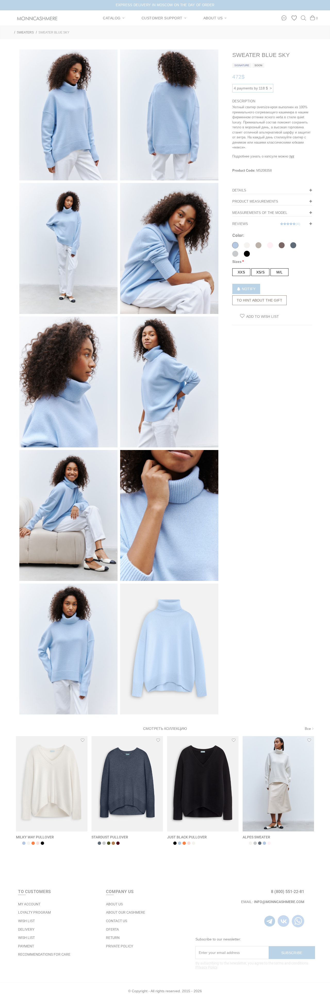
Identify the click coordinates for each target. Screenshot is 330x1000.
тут (291, 156)
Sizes (237, 262)
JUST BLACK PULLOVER (187, 837)
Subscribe (291, 953)
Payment (26, 946)
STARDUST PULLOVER (110, 837)
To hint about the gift (259, 300)
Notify (248, 289)
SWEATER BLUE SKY (53, 32)
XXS (241, 272)
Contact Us (116, 921)
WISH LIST (26, 921)
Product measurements (255, 201)
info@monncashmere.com (279, 902)
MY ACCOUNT (29, 904)
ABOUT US (114, 904)
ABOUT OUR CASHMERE (125, 912)
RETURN (113, 938)
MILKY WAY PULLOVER (35, 837)
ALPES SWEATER (256, 837)
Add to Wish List (262, 316)
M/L (279, 272)
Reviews (266, 224)
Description (243, 101)
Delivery (26, 929)
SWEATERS (25, 32)
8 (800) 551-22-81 (287, 891)
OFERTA (112, 929)
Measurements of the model (259, 213)
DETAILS (239, 190)
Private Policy (119, 946)
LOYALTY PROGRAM (34, 912)
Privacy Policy (206, 967)
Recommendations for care (44, 954)
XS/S (260, 272)
